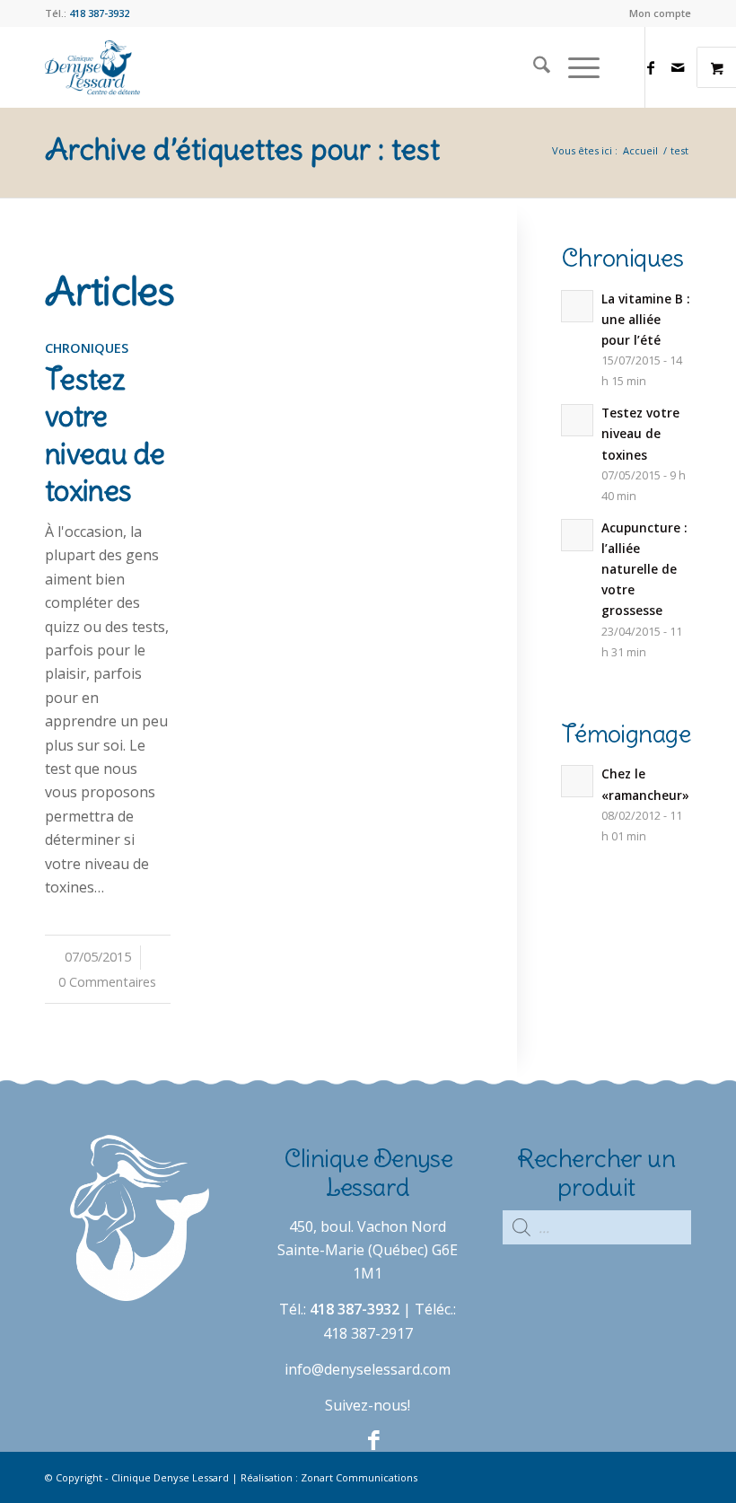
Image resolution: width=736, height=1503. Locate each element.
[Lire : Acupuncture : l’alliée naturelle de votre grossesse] (577, 535)
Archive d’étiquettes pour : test (242, 149)
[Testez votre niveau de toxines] (108, 372)
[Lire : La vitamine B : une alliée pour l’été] (577, 306)
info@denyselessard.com (368, 1369)
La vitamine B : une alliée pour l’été (645, 319)
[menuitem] (655, 13)
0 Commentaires (107, 981)
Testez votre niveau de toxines (104, 435)
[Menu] (575, 67)
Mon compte (660, 13)
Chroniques (86, 347)
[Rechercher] (532, 67)
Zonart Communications (359, 1477)
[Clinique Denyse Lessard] (92, 67)
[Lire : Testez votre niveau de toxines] (577, 420)
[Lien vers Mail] (677, 67)
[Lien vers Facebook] (650, 67)
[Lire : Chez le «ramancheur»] (577, 781)
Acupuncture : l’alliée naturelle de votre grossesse (644, 569)
